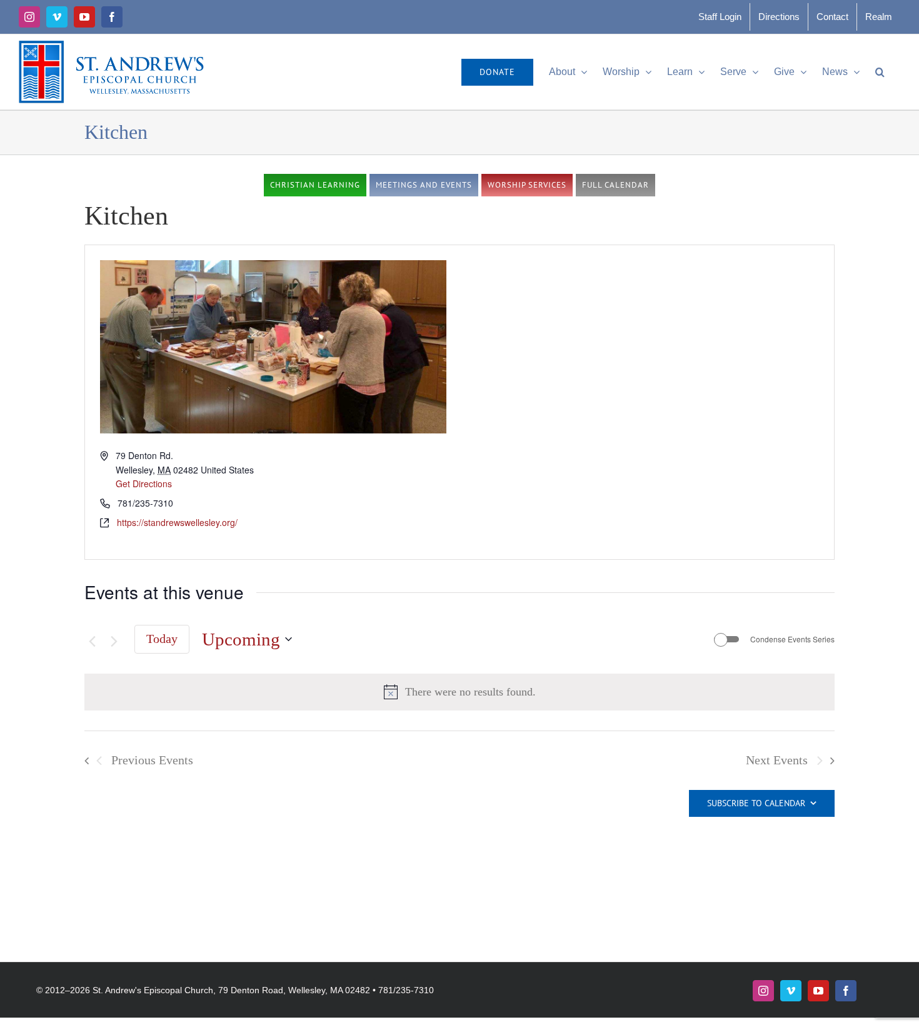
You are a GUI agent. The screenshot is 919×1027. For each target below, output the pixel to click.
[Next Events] (114, 641)
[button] (880, 71)
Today (162, 638)
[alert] (470, 692)
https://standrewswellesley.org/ (177, 522)
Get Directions (144, 483)
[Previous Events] (91, 641)
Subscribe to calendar (756, 803)
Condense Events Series (792, 639)
